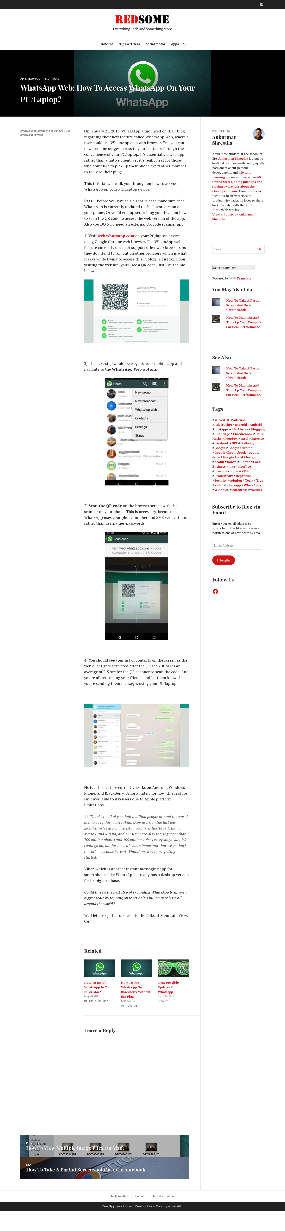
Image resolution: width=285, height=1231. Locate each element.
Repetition (244, 476)
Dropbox (231, 438)
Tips (259, 480)
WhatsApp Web (32, 135)
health (219, 462)
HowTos (107, 44)
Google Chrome (240, 448)
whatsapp (29, 131)
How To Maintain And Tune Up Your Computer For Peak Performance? (244, 322)
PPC (247, 471)
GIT (235, 443)
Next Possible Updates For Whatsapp (168, 987)
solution (235, 480)
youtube (256, 490)
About (171, 1196)
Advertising (223, 424)
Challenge (222, 434)
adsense (239, 420)
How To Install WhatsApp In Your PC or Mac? (98, 987)
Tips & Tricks (129, 44)
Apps (175, 44)
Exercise (257, 438)
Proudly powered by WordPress (122, 1206)
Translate (244, 278)
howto (232, 462)
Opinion (139, 1196)
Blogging (258, 429)
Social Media (155, 44)
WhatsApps (252, 485)
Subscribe (223, 560)
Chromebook (242, 434)
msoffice (244, 466)
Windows (221, 490)
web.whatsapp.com (116, 235)
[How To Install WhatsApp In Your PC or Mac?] (99, 968)
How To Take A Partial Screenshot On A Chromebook (243, 305)
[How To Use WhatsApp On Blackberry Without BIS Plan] (136, 968)
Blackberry (239, 429)
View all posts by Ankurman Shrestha (233, 216)
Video (218, 485)
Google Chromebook (230, 452)
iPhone (244, 462)
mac (232, 466)
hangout (252, 457)
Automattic (175, 1206)
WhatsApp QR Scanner (55, 131)
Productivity (223, 476)
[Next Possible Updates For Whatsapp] (173, 968)
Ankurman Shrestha (233, 158)
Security (220, 480)
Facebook (221, 443)
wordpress (239, 490)
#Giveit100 (222, 420)
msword (220, 471)
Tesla (249, 480)
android (241, 424)
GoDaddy (247, 443)
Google (219, 448)
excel (244, 438)
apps (225, 429)
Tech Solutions (120, 1196)
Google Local (233, 457)
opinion (235, 471)
